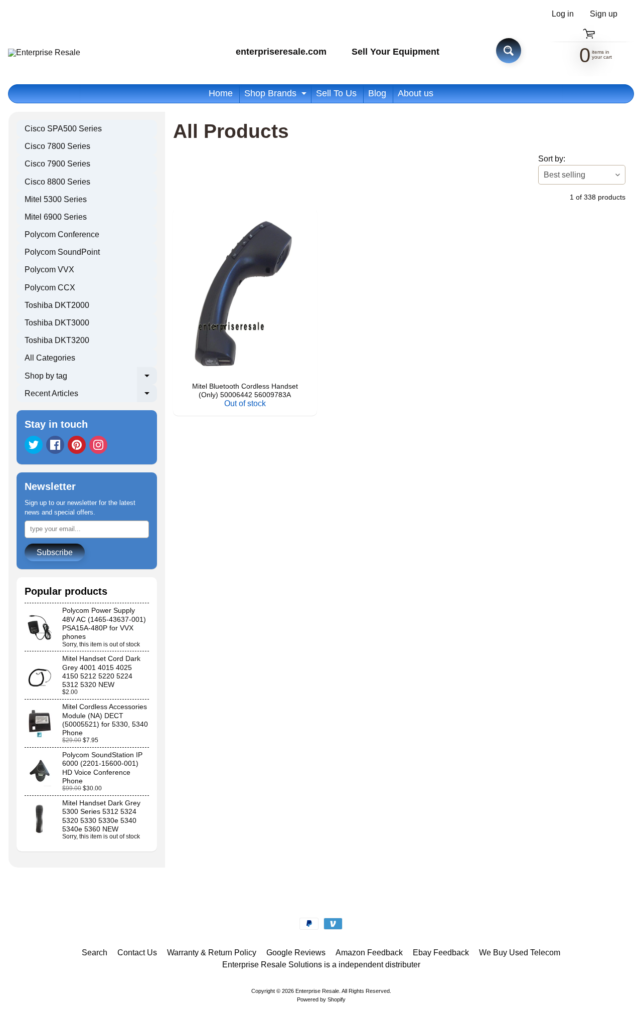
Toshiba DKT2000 (57, 305)
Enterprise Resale (317, 991)
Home (221, 93)
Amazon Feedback (369, 952)
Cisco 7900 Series (57, 163)
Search (94, 952)
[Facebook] (55, 445)
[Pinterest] (77, 445)
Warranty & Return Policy (211, 952)
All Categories (50, 358)
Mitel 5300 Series (56, 199)
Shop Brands (276, 95)
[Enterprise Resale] (44, 53)
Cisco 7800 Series (57, 146)
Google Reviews (296, 952)
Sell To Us (336, 93)
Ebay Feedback (441, 952)
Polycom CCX (50, 287)
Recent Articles (91, 395)
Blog (377, 93)
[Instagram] (98, 445)
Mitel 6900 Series (56, 217)
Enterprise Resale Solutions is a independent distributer (321, 964)
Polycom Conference (62, 234)
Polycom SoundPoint (62, 252)
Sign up (603, 14)
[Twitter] (34, 445)
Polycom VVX (49, 269)
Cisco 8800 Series (57, 182)
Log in (563, 14)
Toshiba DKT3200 (57, 340)
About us (415, 93)
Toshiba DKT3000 (57, 322)
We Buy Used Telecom (519, 952)
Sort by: (551, 158)
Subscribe (55, 552)
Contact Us (137, 952)
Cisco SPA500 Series (63, 128)
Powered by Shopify (321, 999)
